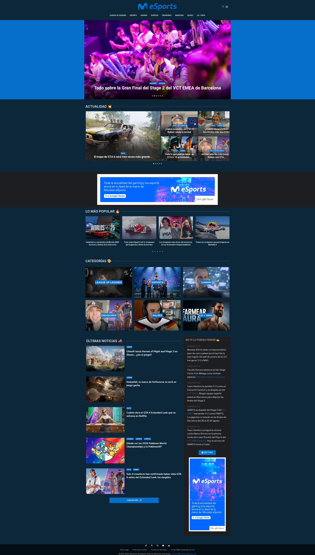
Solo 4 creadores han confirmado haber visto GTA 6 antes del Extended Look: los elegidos (153, 475)
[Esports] (157, 282)
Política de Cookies (140, 550)
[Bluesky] (169, 545)
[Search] (223, 7)
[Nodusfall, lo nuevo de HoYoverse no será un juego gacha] (105, 389)
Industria (179, 15)
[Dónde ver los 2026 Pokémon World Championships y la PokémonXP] (105, 450)
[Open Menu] (227, 7)
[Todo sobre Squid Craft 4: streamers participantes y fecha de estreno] (139, 227)
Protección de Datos (159, 550)
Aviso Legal (124, 550)
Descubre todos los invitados (210, 377)
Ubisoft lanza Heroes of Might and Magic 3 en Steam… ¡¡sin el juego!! (152, 353)
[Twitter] (152, 545)
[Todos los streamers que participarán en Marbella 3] (212, 227)
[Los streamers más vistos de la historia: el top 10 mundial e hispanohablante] (176, 227)
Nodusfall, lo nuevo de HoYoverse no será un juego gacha (151, 383)
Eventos (154, 15)
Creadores (166, 15)
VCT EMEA (192, 393)
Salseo (190, 15)
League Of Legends (118, 15)
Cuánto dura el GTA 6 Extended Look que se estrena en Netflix (151, 414)
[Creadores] (109, 315)
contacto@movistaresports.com (183, 550)
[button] (89, 59)
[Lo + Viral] (206, 315)
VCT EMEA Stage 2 (196, 440)
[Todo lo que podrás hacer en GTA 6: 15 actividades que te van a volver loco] (179, 148)
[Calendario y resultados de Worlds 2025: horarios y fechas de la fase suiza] (103, 227)
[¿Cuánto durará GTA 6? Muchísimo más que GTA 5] (216, 123)
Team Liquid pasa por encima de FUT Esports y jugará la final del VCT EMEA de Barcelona (157, 86)
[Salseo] (157, 315)
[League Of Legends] (109, 282)
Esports (133, 15)
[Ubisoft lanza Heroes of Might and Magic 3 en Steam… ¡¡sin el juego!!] (105, 358)
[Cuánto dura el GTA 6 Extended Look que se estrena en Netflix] (105, 420)
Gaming (144, 15)
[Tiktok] (146, 545)
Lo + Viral (201, 15)
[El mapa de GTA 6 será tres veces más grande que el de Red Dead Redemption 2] (123, 136)
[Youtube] (163, 545)
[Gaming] (206, 282)
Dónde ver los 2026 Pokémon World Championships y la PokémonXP (146, 445)
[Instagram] (157, 545)
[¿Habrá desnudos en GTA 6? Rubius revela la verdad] (179, 123)
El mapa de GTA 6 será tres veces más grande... (123, 156)
